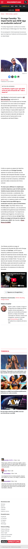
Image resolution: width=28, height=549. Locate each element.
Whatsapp (3, 523)
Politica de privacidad (6, 534)
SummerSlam (5, 6)
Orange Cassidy (5, 299)
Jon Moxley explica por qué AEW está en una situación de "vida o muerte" (13, 90)
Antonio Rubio (4, 80)
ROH (24, 6)
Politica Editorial (5, 529)
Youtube (3, 522)
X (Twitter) (3, 518)
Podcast (3, 509)
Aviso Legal (4, 532)
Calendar (3, 507)
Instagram (3, 520)
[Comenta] (18, 77)
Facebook (3, 516)
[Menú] (2, 2)
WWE (12, 6)
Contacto (3, 538)
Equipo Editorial (5, 531)
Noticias (3, 504)
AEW (16, 6)
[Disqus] (14, 435)
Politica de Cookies (6, 536)
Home (2, 14)
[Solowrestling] (14, 2)
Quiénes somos (5, 511)
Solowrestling (14, 319)
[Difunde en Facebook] (9, 77)
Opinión (3, 506)
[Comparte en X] (12, 77)
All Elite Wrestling (20, 297)
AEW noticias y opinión (12, 14)
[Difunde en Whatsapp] (15, 77)
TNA (20, 6)
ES (18, 10)
